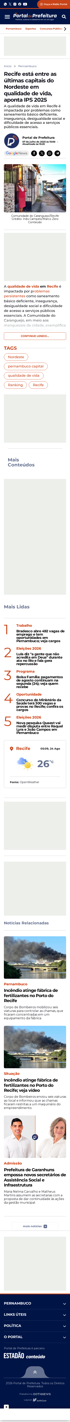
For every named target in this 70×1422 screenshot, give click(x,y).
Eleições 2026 (28, 648)
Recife (52, 286)
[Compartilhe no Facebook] (34, 153)
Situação (12, 1073)
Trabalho (24, 625)
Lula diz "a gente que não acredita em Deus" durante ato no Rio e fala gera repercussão (39, 659)
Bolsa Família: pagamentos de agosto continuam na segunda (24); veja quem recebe (39, 682)
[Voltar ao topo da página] (35, 1372)
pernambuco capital (26, 366)
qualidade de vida (23, 286)
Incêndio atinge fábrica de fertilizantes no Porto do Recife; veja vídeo (31, 1085)
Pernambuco (14, 28)
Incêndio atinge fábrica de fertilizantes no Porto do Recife (31, 995)
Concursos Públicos (52, 28)
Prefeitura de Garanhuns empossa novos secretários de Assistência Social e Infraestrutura (35, 1177)
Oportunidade (29, 694)
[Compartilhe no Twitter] (42, 153)
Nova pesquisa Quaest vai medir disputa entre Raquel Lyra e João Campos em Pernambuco (39, 727)
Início (7, 66)
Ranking (15, 385)
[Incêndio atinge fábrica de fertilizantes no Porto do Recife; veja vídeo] (35, 1047)
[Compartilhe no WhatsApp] (49, 153)
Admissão (13, 1163)
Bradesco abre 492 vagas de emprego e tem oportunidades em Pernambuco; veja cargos (40, 636)
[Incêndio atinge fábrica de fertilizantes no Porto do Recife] (35, 957)
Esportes (30, 28)
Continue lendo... (35, 336)
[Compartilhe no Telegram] (57, 153)
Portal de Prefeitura (38, 137)
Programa (25, 671)
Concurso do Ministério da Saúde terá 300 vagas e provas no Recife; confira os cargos (39, 704)
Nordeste (16, 357)
